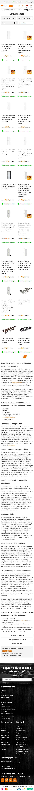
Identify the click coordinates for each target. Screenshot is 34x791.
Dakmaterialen (5, 737)
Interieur (3, 747)
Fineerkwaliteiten (5, 700)
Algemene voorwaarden (7, 716)
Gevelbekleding (5, 735)
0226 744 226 (7, 651)
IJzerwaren (3, 749)
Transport (3, 690)
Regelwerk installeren (21, 737)
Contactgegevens (9, 757)
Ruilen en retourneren (6, 702)
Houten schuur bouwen (22, 744)
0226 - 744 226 (6, 766)
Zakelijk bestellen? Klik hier (17, 639)
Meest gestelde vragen (7, 695)
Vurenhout (3, 728)
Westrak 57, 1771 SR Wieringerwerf (10, 763)
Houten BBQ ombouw (22, 747)
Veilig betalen (4, 704)
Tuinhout (3, 740)
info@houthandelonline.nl (13, 655)
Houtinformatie (17, 643)
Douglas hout (4, 726)
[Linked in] (15, 780)
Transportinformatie (17, 635)
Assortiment (6, 722)
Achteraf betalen (5, 707)
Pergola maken (20, 742)
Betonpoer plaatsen (21, 754)
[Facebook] (2, 780)
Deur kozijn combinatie (8, 417)
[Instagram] (6, 780)
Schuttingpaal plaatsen (22, 751)
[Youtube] (10, 780)
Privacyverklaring (5, 718)
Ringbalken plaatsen (21, 740)
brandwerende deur (17, 382)
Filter (3, 23)
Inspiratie (20, 722)
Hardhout (3, 730)
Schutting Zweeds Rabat (22, 749)
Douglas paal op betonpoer (20, 734)
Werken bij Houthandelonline (8, 709)
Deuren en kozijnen (6, 742)
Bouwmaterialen (5, 744)
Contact (3, 693)
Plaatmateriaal (5, 733)
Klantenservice (8, 686)
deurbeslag (24, 620)
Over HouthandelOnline (7, 713)
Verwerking (4, 711)
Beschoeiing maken (21, 730)
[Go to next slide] (31, 18)
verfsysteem (11, 445)
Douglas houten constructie (20, 727)
